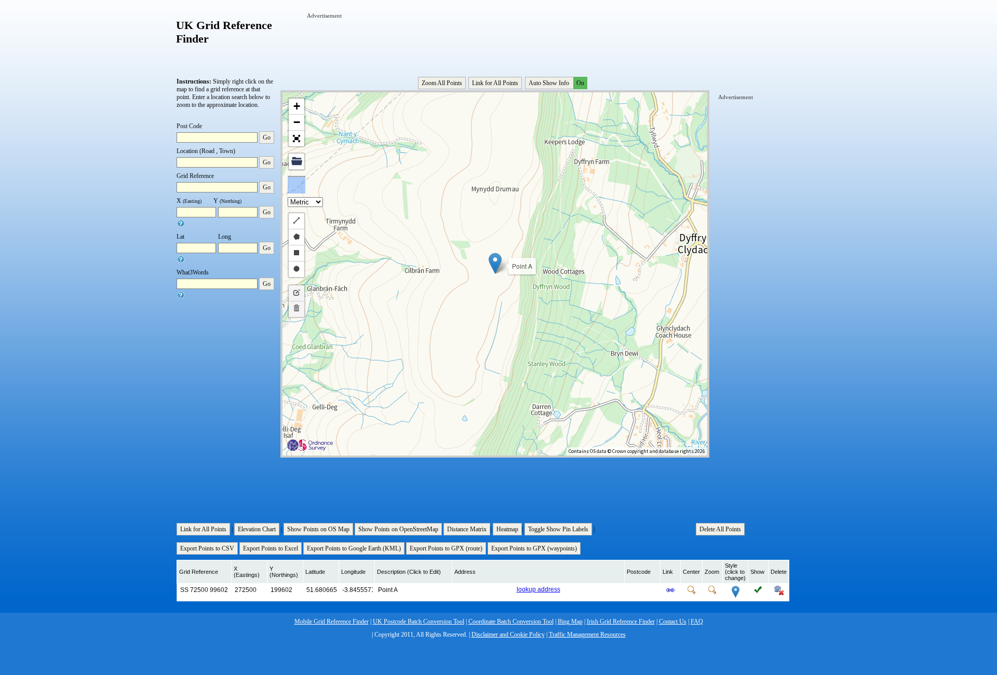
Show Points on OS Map (318, 529)
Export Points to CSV (207, 548)
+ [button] (296, 106)
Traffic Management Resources (587, 634)
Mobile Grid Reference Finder (331, 621)
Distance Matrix (467, 529)
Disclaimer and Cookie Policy (508, 634)
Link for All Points (495, 83)
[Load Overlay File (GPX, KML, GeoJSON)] (296, 162)
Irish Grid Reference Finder (621, 621)
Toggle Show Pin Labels (558, 529)
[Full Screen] (296, 138)
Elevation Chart (257, 529)
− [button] (296, 122)
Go (267, 137)
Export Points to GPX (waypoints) (534, 548)
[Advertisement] (496, 43)
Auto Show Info (556, 83)
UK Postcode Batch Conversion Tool (418, 621)
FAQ (697, 621)
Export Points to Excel (270, 548)
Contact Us (672, 621)
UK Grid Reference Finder (224, 32)
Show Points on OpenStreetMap (398, 529)
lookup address (538, 589)
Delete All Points (720, 529)
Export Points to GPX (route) (446, 548)
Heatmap (507, 529)
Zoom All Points (442, 83)
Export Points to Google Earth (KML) (354, 548)
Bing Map (570, 621)
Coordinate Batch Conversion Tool (511, 621)
